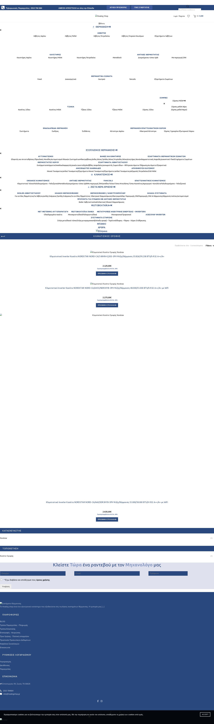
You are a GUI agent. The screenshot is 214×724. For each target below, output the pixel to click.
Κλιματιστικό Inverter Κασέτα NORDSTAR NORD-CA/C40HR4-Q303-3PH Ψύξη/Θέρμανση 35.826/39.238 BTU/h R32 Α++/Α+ (107, 256)
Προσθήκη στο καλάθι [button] (107, 273)
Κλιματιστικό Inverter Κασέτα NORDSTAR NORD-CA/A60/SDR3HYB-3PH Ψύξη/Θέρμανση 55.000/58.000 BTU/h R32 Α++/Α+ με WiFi (107, 502)
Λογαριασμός (5, 662)
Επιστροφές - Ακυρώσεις (10, 633)
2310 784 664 (36, 8)
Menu (102, 23)
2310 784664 (8, 691)
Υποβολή (6, 586)
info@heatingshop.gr (11, 694)
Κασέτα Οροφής (6, 556)
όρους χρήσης (43, 580)
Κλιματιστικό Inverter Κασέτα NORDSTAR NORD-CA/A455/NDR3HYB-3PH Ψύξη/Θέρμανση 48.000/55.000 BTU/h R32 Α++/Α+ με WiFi (107, 288)
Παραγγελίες (5, 669)
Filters (209, 246)
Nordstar (3, 538)
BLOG (2, 621)
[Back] (3, 236)
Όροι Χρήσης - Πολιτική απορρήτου (14, 636)
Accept (205, 714)
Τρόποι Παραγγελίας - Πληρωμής (14, 625)
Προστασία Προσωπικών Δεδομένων (15, 640)
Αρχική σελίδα (7, 245)
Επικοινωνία (5, 647)
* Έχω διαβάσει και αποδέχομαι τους (26, 580)
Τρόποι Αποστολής (7, 629)
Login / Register (179, 16)
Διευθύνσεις (5, 665)
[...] (103, 607)
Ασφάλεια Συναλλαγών (9, 644)
